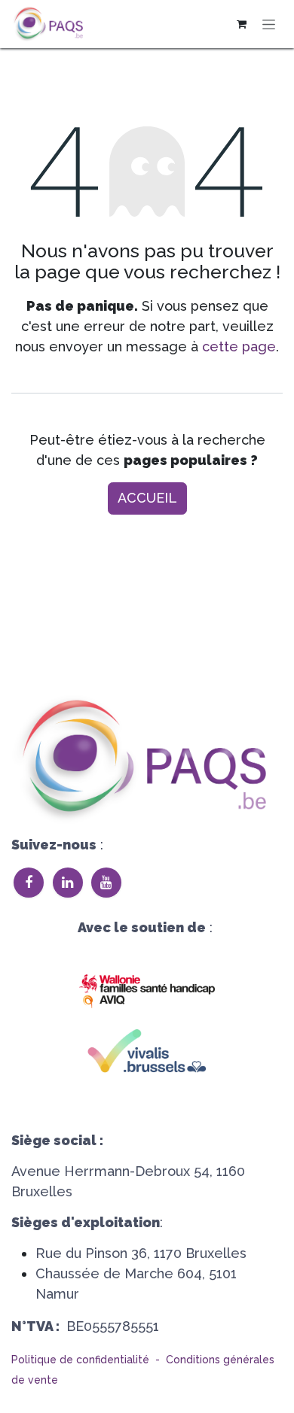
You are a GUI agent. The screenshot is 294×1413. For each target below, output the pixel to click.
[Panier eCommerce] (241, 24)
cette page (239, 346)
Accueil (147, 498)
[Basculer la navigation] (269, 24)
